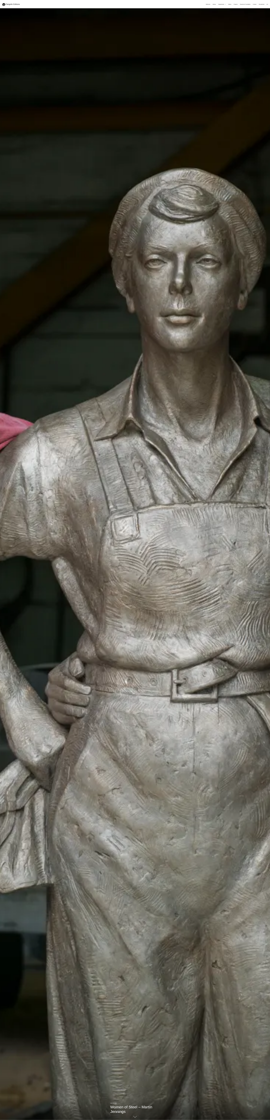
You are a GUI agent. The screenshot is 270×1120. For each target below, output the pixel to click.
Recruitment (261, 4)
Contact (254, 4)
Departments (221, 4)
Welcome (208, 4)
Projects (236, 4)
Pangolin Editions (13, 4)
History (214, 4)
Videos (229, 4)
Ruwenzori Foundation (245, 4)
